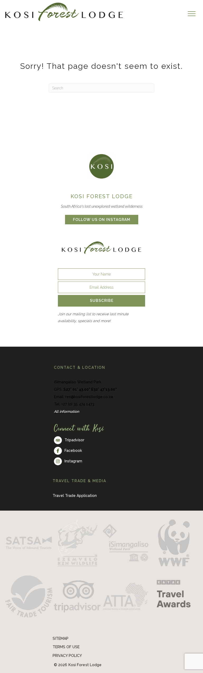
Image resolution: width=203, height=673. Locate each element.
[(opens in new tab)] (101, 165)
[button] (101, 301)
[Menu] (192, 13)
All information (66, 411)
